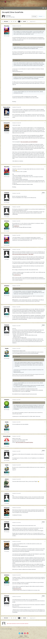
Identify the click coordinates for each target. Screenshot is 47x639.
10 (15, 21)
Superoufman (6, 107)
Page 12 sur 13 (32, 21)
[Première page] (2, 21)
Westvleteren (6, 249)
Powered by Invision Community (23, 637)
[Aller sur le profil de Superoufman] (6, 111)
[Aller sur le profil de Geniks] (6, 352)
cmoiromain (7, 306)
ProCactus (6, 507)
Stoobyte (9, 15)
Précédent (6, 21)
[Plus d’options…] (41, 193)
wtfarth (7, 479)
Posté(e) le (16, 25)
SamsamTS (7, 122)
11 (17, 21)
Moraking (6, 26)
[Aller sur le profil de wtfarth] (6, 483)
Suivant (24, 21)
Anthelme (6, 221)
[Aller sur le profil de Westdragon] (6, 210)
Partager (34, 16)
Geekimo (6, 493)
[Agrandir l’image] (16, 170)
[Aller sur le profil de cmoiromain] (6, 310)
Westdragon (6, 206)
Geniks (6, 348)
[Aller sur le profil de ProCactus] (6, 511)
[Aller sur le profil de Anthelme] (6, 224)
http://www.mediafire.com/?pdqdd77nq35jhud (24, 442)
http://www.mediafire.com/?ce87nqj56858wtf (29, 141)
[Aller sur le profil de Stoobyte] (3, 16)
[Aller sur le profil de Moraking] (6, 29)
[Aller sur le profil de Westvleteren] (6, 253)
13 (21, 21)
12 (19, 21)
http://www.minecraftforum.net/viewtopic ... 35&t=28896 (22, 254)
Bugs (14, 16)
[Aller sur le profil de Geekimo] (6, 497)
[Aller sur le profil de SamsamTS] (6, 126)
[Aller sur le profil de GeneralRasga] (6, 440)
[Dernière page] (27, 21)
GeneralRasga (6, 436)
